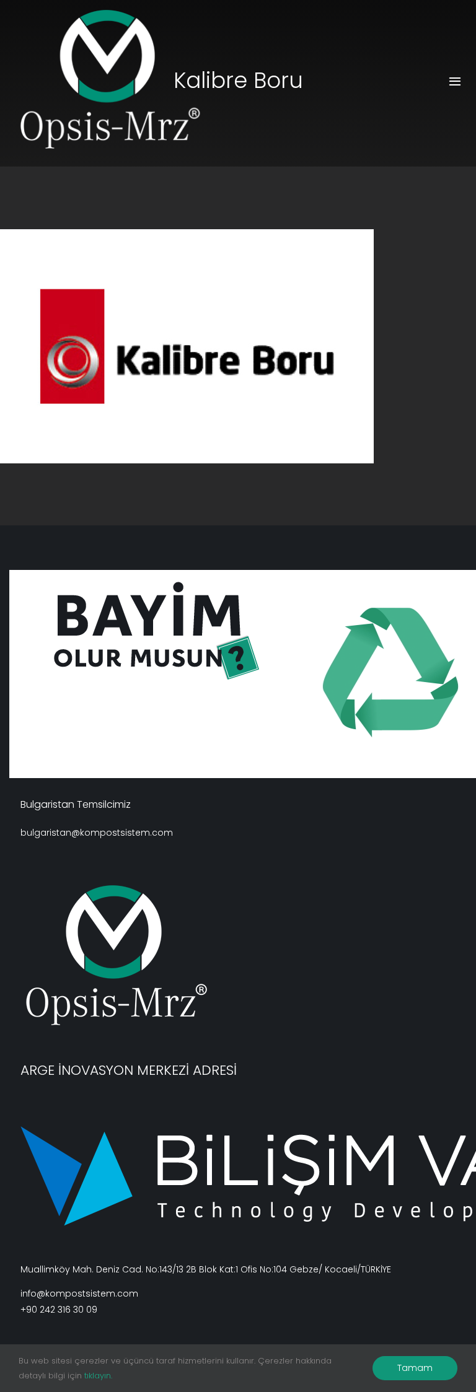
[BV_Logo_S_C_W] (123, 79)
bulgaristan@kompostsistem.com (96, 832)
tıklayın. (98, 1375)
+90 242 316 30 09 (58, 1309)
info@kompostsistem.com (79, 1293)
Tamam (415, 1368)
